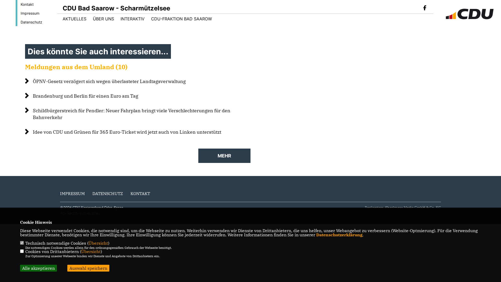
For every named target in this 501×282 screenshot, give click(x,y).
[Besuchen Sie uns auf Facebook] (425, 8)
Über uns (103, 19)
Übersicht (98, 243)
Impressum (30, 13)
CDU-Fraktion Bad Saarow (181, 19)
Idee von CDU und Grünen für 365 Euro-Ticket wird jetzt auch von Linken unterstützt (127, 132)
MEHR (224, 155)
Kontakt (27, 4)
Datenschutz (31, 22)
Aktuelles (74, 19)
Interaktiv (133, 19)
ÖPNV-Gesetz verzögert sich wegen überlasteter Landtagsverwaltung (109, 81)
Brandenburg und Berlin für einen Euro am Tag (85, 96)
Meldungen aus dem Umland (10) (76, 67)
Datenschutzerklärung (339, 234)
